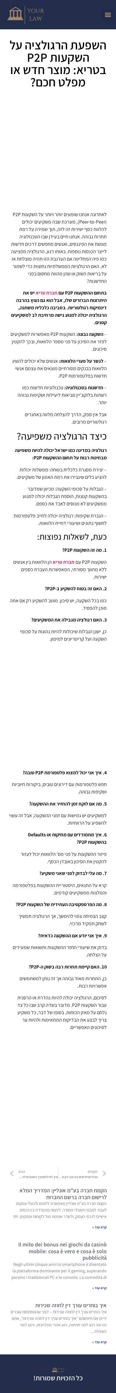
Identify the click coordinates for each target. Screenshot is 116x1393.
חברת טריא (47, 293)
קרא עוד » (99, 1227)
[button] (108, 15)
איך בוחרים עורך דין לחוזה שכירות (71, 1305)
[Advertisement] (58, 152)
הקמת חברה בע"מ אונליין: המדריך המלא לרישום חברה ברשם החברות (63, 1194)
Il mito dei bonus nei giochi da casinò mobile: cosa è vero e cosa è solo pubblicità (62, 1251)
